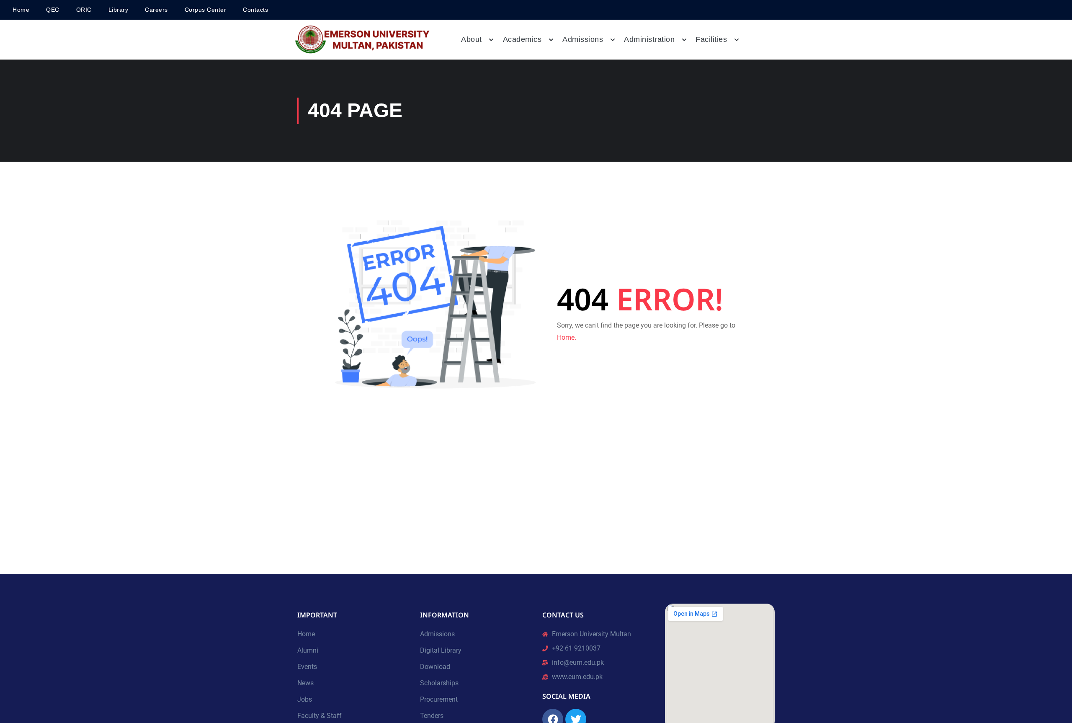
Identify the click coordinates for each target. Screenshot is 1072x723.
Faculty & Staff (319, 716)
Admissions (437, 634)
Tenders (431, 716)
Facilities (711, 39)
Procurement (439, 699)
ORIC (84, 9)
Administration (649, 39)
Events (307, 667)
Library (118, 9)
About (471, 39)
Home (21, 9)
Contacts (255, 9)
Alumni (307, 650)
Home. (566, 337)
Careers (156, 9)
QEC (52, 9)
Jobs (304, 699)
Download (435, 667)
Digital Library (440, 650)
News (305, 683)
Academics (522, 39)
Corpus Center (206, 9)
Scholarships (439, 683)
